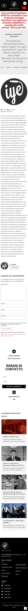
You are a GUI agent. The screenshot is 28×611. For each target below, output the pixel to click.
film (24, 156)
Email (3, 309)
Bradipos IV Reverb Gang (11, 437)
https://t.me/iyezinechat (14, 358)
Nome (3, 303)
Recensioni (8, 67)
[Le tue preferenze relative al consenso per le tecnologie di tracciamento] (25, 608)
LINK (14, 399)
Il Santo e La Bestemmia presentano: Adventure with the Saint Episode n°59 (13, 465)
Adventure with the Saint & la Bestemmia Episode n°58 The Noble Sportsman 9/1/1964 (14, 494)
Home (2, 67)
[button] (4, 5)
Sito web (3, 315)
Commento (4, 284)
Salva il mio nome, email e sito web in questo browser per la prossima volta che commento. (13, 324)
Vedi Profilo (15, 267)
